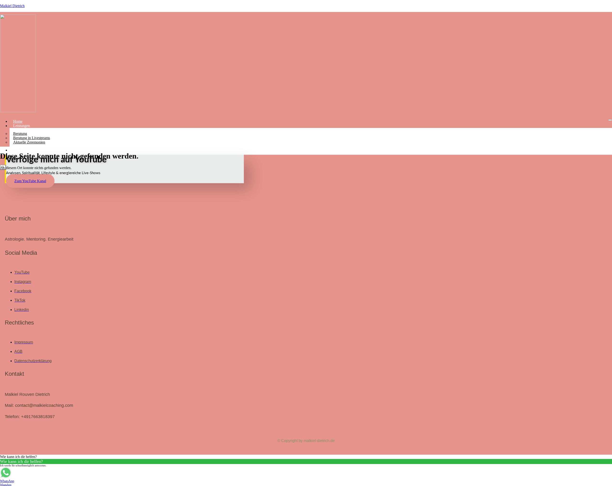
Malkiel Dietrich (12, 6)
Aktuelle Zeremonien (29, 142)
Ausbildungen (23, 150)
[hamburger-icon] (610, 120)
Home (17, 121)
